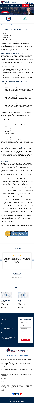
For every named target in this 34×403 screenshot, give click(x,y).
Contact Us (26, 5)
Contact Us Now (5, 12)
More (32, 5)
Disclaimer (11, 355)
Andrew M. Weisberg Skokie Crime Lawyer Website (10, 376)
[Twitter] (15, 394)
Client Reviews (17, 248)
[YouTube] (21, 394)
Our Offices (17, 287)
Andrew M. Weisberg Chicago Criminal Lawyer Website (11, 374)
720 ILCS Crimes (18, 5)
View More (17, 273)
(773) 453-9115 (29, 2)
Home (3, 5)
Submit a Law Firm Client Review (17, 277)
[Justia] (19, 394)
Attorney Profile (10, 5)
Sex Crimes (11, 24)
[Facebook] (13, 394)
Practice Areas (6, 24)
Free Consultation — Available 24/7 (25, 1)
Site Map (21, 355)
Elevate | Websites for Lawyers (17, 401)
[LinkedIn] (17, 394)
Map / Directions (5, 306)
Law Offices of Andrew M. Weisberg (20, 399)
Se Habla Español (29, 3)
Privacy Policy (16, 355)
